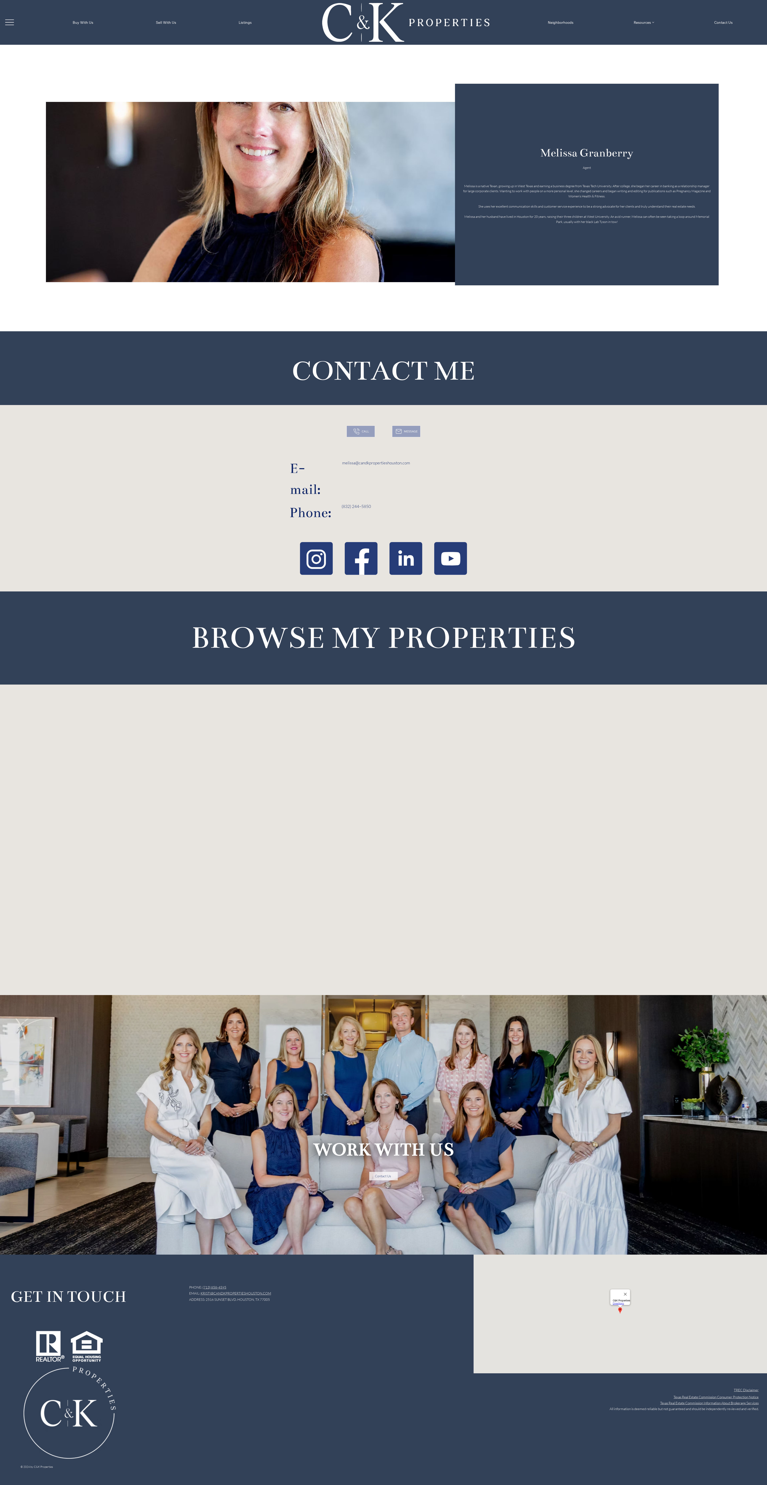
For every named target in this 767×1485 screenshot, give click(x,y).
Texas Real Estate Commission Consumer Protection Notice (716, 1397)
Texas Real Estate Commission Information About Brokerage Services (709, 1403)
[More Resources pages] (653, 22)
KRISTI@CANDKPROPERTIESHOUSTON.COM (236, 1293)
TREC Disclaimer (746, 1390)
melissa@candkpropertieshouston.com (376, 462)
